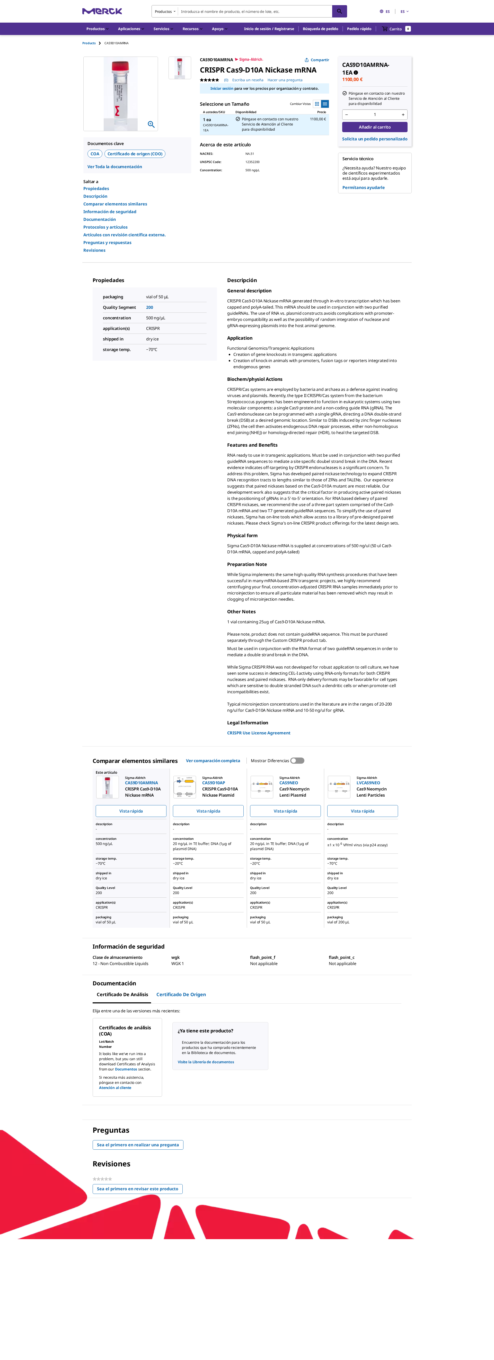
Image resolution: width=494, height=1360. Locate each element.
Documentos (126, 1069)
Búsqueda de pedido (320, 28)
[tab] (93, 43)
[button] (269, 28)
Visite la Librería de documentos (206, 1061)
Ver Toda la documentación (114, 166)
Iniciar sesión (221, 88)
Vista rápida (131, 811)
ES (388, 11)
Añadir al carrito (375, 127)
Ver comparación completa (213, 760)
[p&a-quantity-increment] (403, 115)
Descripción (95, 196)
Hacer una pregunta (285, 79)
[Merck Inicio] (102, 11)
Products (89, 43)
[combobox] (249, 11)
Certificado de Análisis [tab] (122, 994)
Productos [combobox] (163, 11)
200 (149, 307)
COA (95, 154)
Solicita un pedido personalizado (375, 138)
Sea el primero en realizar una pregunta (138, 1145)
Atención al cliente (115, 1087)
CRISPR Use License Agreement (258, 733)
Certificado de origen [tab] (181, 994)
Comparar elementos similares (115, 204)
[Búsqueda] (339, 11)
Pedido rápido (359, 28)
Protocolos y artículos (105, 227)
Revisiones (94, 250)
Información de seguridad (109, 211)
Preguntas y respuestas (107, 242)
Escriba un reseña (247, 79)
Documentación (99, 219)
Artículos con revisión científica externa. (124, 235)
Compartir (320, 59)
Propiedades (96, 188)
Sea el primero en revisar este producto (140, 1190)
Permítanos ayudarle (363, 187)
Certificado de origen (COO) (135, 154)
